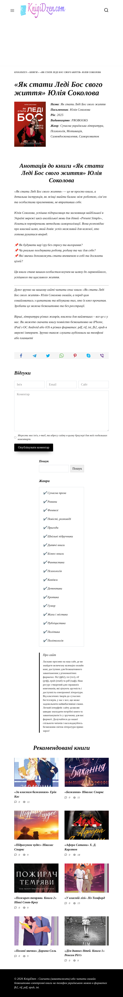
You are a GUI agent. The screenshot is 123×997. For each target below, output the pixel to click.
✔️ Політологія (53, 640)
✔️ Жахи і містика (55, 614)
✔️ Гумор (49, 605)
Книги (33, 72)
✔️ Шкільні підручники (58, 536)
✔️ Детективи (52, 588)
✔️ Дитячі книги (54, 545)
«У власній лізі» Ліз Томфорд (84, 898)
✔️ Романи (50, 501)
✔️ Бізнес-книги (53, 553)
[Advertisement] (61, 41)
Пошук (44, 461)
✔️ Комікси (50, 579)
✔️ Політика (51, 631)
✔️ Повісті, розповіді (57, 519)
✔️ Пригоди (50, 527)
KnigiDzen (20, 72)
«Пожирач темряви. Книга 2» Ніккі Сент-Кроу (35, 900)
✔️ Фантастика (53, 562)
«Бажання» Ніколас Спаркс (84, 792)
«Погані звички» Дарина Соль (35, 951)
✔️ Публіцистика (54, 623)
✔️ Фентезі (50, 510)
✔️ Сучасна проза (54, 493)
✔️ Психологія (52, 571)
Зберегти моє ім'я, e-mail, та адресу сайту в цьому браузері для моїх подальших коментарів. (62, 437)
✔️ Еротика (51, 597)
